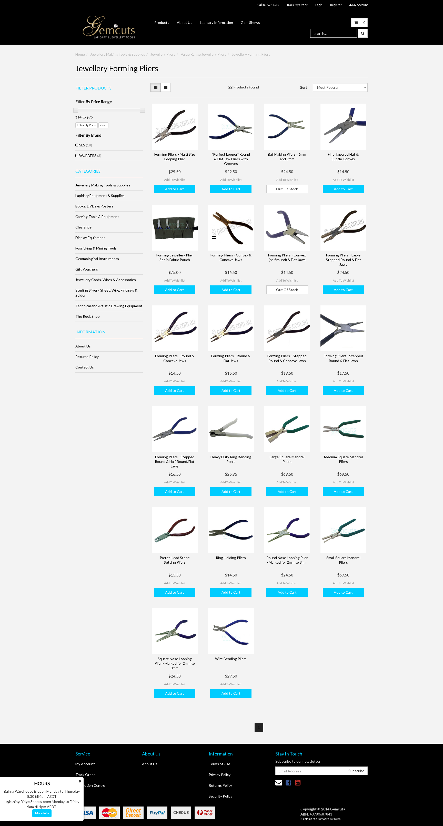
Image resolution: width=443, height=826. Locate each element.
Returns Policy (87, 356)
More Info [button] (42, 813)
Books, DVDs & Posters (94, 206)
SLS (85, 145)
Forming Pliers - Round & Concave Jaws (174, 358)
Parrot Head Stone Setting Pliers (175, 559)
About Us (184, 22)
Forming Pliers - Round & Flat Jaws (230, 358)
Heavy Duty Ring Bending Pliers (230, 459)
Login (319, 4)
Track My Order (297, 4)
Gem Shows (250, 22)
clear (103, 125)
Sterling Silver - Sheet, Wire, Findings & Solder (106, 292)
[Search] (363, 33)
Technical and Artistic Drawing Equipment (109, 306)
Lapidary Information (216, 22)
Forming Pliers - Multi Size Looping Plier (174, 156)
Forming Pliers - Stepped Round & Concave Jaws (287, 358)
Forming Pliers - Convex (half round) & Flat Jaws (287, 257)
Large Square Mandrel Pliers (287, 459)
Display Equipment (90, 237)
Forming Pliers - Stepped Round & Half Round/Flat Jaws (174, 461)
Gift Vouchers (86, 269)
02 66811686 (268, 4)
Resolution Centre (90, 785)
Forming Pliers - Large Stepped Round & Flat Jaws (343, 259)
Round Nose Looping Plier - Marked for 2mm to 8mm (287, 559)
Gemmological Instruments (97, 258)
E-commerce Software (314, 818)
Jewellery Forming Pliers (251, 54)
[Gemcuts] (109, 27)
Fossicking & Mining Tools (96, 248)
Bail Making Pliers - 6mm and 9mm (287, 156)
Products (161, 22)
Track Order (85, 774)
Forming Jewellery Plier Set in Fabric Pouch (174, 257)
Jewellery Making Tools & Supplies (117, 54)
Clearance (83, 227)
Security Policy (220, 796)
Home (80, 54)
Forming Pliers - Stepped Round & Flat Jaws (343, 358)
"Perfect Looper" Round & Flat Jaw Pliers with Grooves (231, 159)
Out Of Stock (287, 189)
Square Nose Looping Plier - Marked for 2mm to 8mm (175, 663)
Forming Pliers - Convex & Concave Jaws (230, 257)
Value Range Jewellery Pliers (203, 54)
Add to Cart (174, 189)
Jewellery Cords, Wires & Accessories (105, 279)
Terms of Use (219, 764)
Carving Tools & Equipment (97, 216)
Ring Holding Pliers (231, 557)
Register (336, 4)
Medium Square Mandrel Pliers (343, 459)
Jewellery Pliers (162, 54)
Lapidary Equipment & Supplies (100, 195)
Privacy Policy (219, 774)
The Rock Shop (87, 316)
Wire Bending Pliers (231, 658)
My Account (85, 764)
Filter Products (93, 88)
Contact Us (84, 367)
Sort (303, 87)
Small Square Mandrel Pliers (343, 559)
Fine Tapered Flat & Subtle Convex (343, 156)
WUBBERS (90, 155)
